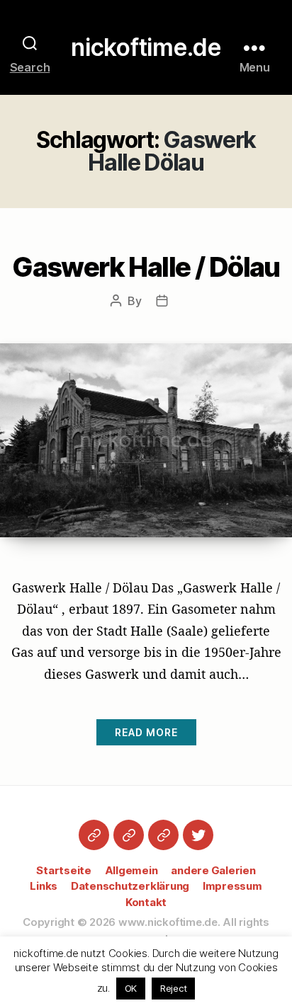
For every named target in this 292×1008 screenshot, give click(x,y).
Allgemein (131, 870)
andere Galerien (213, 870)
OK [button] (131, 988)
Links (43, 886)
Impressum (232, 886)
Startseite (63, 870)
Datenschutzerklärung (130, 886)
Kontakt (146, 902)
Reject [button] (173, 988)
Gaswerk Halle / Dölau (146, 267)
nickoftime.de (146, 47)
